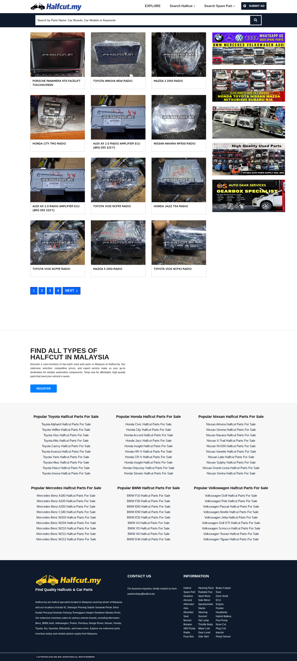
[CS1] (248, 195)
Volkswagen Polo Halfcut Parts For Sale (231, 501)
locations (49, 607)
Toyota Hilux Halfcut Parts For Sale (66, 462)
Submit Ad (256, 5)
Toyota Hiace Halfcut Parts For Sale (66, 468)
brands (93, 618)
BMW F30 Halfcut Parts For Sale (148, 501)
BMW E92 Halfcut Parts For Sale (148, 517)
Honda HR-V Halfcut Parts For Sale (148, 451)
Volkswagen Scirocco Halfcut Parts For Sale (231, 528)
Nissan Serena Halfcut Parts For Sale (231, 429)
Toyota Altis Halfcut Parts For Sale (66, 440)
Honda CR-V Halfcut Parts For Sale (148, 457)
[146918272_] (248, 122)
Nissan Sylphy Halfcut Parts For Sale (231, 462)
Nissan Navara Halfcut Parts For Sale (231, 435)
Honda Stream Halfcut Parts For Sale (148, 473)
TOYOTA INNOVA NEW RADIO (112, 81)
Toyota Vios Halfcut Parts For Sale (66, 435)
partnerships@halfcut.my (141, 593)
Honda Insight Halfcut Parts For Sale (148, 446)
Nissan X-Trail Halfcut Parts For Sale (231, 440)
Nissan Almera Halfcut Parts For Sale (231, 424)
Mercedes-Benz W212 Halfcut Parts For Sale (66, 539)
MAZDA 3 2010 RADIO (107, 269)
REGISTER (43, 388)
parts (117, 628)
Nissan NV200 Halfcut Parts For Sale (231, 446)
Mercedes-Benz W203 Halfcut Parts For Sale (66, 517)
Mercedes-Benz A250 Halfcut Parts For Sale (66, 506)
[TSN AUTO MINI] (248, 85)
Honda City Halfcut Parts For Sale (148, 429)
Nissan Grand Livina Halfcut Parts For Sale (231, 468)
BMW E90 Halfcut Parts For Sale (148, 512)
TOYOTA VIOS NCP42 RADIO (173, 269)
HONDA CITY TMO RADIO (49, 143)
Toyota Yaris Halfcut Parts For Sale (66, 457)
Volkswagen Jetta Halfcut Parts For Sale (231, 517)
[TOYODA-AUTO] (248, 158)
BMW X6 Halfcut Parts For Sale (149, 533)
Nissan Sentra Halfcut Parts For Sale (231, 473)
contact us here (168, 588)
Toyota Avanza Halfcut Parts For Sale (66, 451)
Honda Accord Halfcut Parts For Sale (148, 435)
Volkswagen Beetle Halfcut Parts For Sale (230, 512)
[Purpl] (248, 48)
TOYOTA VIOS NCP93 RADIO (112, 206)
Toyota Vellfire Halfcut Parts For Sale (66, 429)
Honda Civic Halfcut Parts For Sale (148, 424)
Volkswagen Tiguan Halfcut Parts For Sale (231, 539)
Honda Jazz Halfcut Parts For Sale (149, 440)
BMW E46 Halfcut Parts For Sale (148, 539)
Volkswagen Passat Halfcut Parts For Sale (231, 506)
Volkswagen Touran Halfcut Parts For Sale (231, 533)
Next (69, 290)
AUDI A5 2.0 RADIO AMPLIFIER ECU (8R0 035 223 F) (116, 145)
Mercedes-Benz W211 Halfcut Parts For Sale (66, 533)
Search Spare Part (218, 6)
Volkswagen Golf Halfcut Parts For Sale (231, 495)
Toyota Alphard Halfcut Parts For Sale (66, 424)
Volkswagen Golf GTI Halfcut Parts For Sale (231, 523)
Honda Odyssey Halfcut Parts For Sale (148, 468)
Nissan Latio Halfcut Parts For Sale (231, 457)
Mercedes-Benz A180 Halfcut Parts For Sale (66, 495)
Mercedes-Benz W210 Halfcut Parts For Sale (66, 528)
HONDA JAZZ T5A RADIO (171, 206)
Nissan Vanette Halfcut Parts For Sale (231, 451)
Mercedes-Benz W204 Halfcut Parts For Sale (66, 523)
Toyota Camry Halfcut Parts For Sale (66, 446)
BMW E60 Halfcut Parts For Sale (148, 506)
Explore (153, 6)
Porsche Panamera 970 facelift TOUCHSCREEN (56, 83)
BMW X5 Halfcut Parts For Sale (149, 528)
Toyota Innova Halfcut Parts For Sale (66, 473)
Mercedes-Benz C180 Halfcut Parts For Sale (66, 512)
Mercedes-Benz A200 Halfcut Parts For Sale (66, 501)
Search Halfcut (181, 6)
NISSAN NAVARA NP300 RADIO (174, 143)
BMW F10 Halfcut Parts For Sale (148, 495)
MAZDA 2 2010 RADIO (168, 81)
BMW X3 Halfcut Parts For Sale (149, 523)
